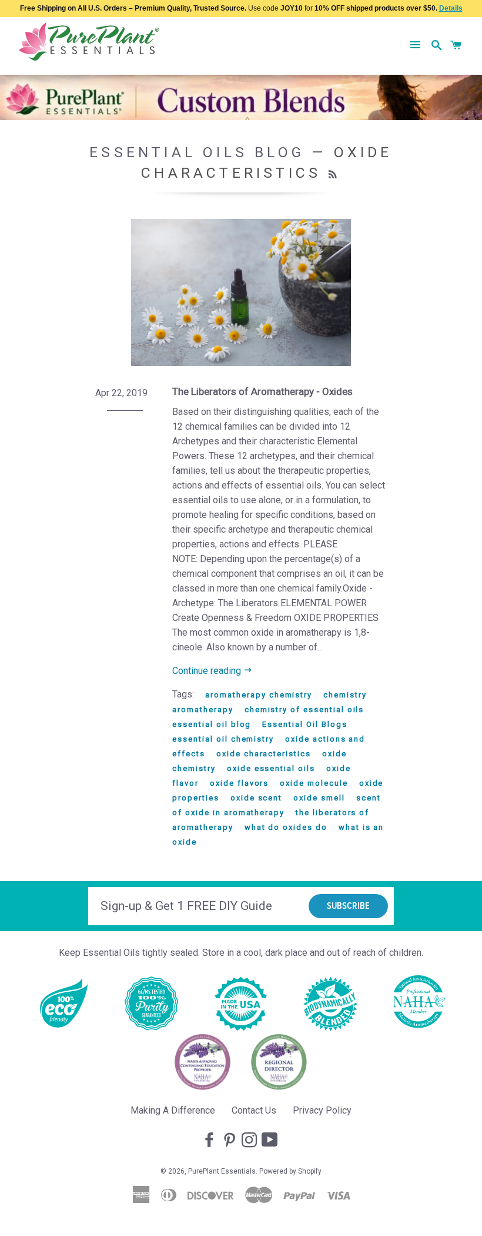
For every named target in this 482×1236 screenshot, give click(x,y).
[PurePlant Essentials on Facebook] (210, 1140)
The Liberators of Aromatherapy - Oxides (262, 391)
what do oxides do (286, 827)
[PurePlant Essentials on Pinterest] (230, 1140)
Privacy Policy (322, 1110)
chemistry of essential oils (304, 709)
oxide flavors (239, 783)
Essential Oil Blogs (304, 724)
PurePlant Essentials (222, 1171)
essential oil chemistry (223, 739)
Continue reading (207, 670)
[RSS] (334, 175)
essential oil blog (211, 724)
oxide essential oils (271, 768)
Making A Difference (172, 1110)
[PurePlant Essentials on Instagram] (250, 1140)
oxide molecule (313, 783)
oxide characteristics (263, 753)
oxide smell (318, 797)
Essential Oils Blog (196, 152)
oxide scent (256, 797)
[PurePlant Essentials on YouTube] (271, 1140)
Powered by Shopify (290, 1171)
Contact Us (254, 1110)
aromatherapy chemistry (258, 694)
